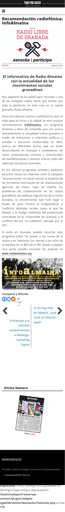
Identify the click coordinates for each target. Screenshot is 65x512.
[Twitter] (8, 299)
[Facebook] (4, 299)
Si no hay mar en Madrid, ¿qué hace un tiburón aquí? (45, 315)
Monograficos (11, 459)
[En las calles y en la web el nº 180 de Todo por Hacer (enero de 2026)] (29, 414)
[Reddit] (13, 299)
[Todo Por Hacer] (32, 3)
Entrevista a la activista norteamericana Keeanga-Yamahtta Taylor (19, 333)
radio (5, 65)
